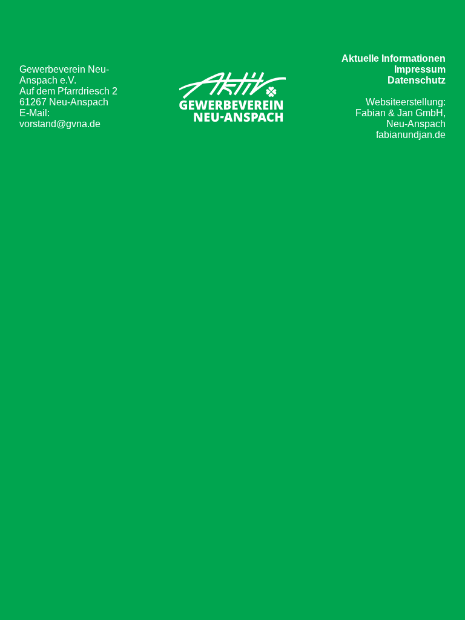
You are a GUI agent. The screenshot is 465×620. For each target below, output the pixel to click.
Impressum (420, 69)
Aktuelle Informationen (393, 58)
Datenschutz (417, 80)
